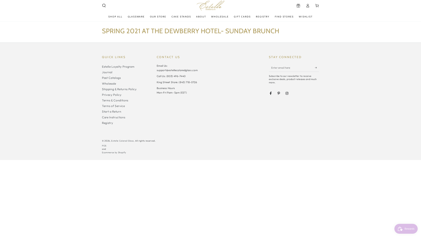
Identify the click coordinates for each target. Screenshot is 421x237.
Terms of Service (113, 106)
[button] (104, 6)
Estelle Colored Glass (122, 140)
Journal (107, 72)
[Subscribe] (317, 68)
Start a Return (111, 111)
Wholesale (109, 83)
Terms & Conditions (115, 100)
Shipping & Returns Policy (119, 89)
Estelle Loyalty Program (118, 66)
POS (104, 145)
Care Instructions (113, 117)
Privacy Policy (111, 95)
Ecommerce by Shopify (114, 152)
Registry (107, 123)
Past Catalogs (111, 78)
